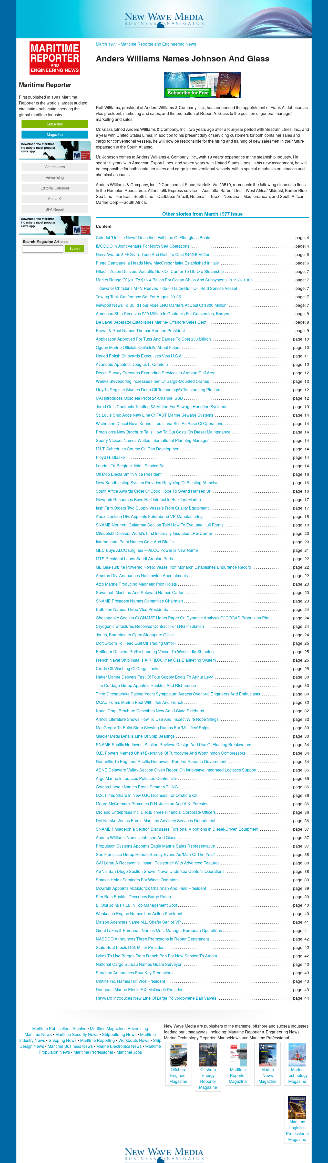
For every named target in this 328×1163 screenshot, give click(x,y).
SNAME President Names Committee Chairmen (139, 601)
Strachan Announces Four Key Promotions (134, 973)
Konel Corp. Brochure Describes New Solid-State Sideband (150, 711)
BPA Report (55, 209)
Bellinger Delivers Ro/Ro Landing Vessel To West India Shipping (155, 651)
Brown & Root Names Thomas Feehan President (140, 330)
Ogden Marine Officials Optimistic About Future (138, 347)
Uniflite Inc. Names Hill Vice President (130, 981)
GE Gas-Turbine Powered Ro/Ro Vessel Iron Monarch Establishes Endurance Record (173, 567)
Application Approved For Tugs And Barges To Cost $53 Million (153, 339)
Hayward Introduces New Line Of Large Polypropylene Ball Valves (156, 998)
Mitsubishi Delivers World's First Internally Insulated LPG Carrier (154, 533)
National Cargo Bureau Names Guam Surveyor (138, 964)
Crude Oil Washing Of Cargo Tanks (127, 668)
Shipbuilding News (119, 1034)
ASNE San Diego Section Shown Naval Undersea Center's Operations (160, 871)
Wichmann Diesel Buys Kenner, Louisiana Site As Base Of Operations (159, 423)
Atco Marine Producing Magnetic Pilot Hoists (136, 584)
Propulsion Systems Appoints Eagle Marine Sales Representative (155, 846)
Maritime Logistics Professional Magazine (297, 1130)
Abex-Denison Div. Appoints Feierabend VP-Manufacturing (149, 516)
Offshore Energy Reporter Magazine (208, 1078)
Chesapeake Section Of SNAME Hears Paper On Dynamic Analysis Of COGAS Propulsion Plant (184, 618)
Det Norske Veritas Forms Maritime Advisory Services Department (155, 820)
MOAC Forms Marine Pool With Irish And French (139, 702)
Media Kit (55, 198)
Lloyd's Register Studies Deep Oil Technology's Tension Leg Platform (158, 390)
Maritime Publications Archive (59, 1028)
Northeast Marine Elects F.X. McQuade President (140, 989)
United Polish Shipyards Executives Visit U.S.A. (139, 356)
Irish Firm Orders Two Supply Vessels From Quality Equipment (152, 508)
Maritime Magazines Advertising (119, 1028)
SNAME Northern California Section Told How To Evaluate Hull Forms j (160, 525)
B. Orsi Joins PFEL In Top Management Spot (136, 905)
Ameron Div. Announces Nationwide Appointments (142, 575)
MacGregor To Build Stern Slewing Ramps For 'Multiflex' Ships (152, 728)
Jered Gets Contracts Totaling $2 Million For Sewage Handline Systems (161, 406)
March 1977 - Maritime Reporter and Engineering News (146, 44)
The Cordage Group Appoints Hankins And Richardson (146, 685)
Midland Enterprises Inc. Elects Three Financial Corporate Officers (156, 812)
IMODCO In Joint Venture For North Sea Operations (142, 246)
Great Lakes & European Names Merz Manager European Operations (159, 930)
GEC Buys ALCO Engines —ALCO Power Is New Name (147, 550)
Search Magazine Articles (45, 241)
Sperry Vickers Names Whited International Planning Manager (152, 440)
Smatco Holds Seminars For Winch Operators (137, 880)
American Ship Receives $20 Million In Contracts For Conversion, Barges (162, 313)
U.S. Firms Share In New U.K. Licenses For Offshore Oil (146, 795)
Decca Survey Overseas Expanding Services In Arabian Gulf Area (156, 373)
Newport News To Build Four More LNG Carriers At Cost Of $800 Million (161, 305)
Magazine (55, 134)
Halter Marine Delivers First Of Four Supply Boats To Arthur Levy (154, 677)
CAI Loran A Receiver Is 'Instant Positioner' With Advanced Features (158, 863)
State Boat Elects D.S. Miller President (131, 947)
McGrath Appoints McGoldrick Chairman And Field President (151, 888)
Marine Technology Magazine (297, 1075)
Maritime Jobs (129, 1052)
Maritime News (38, 1034)
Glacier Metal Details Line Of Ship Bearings (135, 736)
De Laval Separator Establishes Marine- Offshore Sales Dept (151, 322)
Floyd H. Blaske (110, 457)
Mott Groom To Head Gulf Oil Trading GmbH (136, 643)
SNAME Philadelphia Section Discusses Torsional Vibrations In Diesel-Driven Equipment (177, 829)
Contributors (55, 166)
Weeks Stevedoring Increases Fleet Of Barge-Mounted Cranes (152, 381)
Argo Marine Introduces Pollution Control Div (136, 778)
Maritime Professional (93, 1052)
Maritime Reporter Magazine (238, 1075)
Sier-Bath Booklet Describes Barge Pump (133, 897)
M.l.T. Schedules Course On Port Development (138, 449)
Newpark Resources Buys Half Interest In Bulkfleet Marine (148, 499)
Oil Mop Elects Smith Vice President (128, 474)
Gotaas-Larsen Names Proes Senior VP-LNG (137, 787)
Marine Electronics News (119, 1046)
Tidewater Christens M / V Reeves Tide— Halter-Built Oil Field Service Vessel (166, 288)
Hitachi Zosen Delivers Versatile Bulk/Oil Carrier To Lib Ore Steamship (160, 271)
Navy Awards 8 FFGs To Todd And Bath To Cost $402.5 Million (153, 254)
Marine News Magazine (267, 1075)
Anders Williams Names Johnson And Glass (136, 837)
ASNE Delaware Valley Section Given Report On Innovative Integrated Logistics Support (176, 770)
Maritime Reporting (97, 1040)
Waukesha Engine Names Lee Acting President (139, 913)
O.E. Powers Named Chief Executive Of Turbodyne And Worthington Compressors (170, 753)
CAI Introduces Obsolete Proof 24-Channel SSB (139, 398)
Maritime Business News (71, 1046)
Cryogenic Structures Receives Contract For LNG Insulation (150, 626)
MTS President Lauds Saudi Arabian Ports (134, 559)
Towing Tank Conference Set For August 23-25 (138, 297)
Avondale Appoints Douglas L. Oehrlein (132, 364)
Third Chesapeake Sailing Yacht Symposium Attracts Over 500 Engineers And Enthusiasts (178, 694)
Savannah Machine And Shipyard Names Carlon (140, 592)
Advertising (55, 177)
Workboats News (133, 1040)
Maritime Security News (76, 1034)
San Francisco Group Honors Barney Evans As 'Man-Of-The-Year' (155, 854)
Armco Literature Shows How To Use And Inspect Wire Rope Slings (157, 719)
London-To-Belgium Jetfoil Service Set (131, 466)
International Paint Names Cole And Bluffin (135, 542)
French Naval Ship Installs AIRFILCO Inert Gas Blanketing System (156, 660)
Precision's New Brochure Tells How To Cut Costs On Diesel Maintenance (163, 432)
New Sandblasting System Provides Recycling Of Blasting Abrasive (157, 482)
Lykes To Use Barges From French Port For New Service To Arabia (156, 956)
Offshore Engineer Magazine (178, 1075)
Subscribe (55, 123)
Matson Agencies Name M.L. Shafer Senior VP (138, 922)
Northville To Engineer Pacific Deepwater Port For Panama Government (161, 761)
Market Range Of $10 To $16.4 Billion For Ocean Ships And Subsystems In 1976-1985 (174, 280)
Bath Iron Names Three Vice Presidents (132, 609)
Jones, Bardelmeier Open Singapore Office (135, 635)
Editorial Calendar (54, 188)
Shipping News (63, 1040)
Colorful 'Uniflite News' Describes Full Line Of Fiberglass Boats (153, 237)
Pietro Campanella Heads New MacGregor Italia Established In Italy (157, 263)
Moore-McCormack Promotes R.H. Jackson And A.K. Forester (152, 804)
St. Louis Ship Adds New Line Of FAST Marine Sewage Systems (154, 415)
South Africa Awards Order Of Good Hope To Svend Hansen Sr (153, 491)
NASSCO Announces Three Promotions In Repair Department (152, 939)
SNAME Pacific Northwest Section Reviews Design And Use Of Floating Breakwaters (173, 744)
